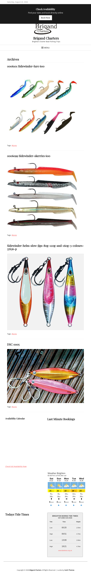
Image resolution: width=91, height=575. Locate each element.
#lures (14, 145)
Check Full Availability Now (16, 466)
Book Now (45, 17)
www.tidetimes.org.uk (65, 550)
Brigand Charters (46, 38)
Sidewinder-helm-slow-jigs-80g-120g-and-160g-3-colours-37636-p (45, 247)
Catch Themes (69, 570)
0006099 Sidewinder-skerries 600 (28, 156)
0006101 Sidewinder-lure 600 (25, 66)
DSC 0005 (13, 344)
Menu (47, 47)
